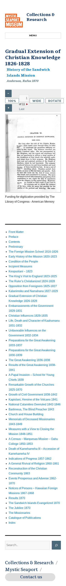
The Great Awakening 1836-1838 (29, 360)
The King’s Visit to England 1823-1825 (33, 276)
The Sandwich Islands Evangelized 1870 (34, 503)
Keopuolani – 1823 (20, 271)
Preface (13, 236)
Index (12, 522)
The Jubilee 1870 (19, 507)
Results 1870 (17, 498)
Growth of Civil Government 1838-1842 (33, 394)
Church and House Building (26, 414)
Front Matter (16, 231)
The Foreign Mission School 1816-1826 (33, 251)
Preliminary (16, 246)
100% (12, 101)
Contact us (31, 577)
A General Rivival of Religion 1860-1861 (34, 463)
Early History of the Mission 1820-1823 (33, 256)
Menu (33, 35)
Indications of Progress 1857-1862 (30, 458)
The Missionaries (19, 512)
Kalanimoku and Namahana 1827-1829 (33, 291)
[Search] (56, 545)
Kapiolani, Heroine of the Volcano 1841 (33, 399)
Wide (36, 101)
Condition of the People (23, 261)
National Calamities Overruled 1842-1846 (35, 404)
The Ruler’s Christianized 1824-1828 (32, 281)
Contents (14, 241)
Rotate (54, 101)
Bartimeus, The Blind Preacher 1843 (31, 409)
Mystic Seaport (21, 569)
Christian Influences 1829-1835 (28, 315)
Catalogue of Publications (25, 517)
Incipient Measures (20, 266)
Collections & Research (41, 17)
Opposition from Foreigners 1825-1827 (33, 286)
